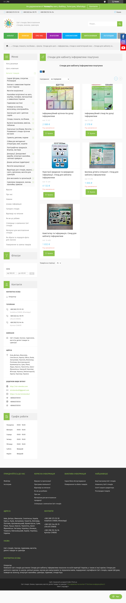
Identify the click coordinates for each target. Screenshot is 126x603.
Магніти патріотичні (15, 91)
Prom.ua (74, 582)
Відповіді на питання (14, 214)
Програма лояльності (42, 484)
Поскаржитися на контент (76, 584)
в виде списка (120, 79)
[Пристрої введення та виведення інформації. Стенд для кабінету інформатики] (60, 155)
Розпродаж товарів (102, 491)
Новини (9, 199)
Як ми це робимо (13, 218)
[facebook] (41, 72)
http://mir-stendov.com (19, 386)
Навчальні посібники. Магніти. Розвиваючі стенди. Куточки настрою (19, 131)
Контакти (93, 7)
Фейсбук (7, 481)
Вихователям (71, 36)
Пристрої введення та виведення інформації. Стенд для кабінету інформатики (57, 175)
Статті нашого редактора (104, 488)
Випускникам (90, 36)
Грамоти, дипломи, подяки (17, 138)
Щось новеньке (12, 68)
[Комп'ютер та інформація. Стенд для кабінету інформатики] (60, 217)
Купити (50, 133)
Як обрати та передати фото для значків (17, 239)
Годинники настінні (15, 103)
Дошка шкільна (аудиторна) (18, 162)
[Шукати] (119, 23)
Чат (117, 597)
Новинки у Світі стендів (104, 484)
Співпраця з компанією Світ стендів (17, 224)
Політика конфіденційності (95, 584)
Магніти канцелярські (16, 166)
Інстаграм (7, 484)
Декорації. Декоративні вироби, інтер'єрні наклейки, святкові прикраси (18, 156)
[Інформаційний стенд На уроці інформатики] (102, 97)
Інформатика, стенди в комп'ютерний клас (75, 46)
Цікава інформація (14, 204)
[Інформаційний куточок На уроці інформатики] (60, 97)
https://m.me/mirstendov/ (20, 394)
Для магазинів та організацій (19, 178)
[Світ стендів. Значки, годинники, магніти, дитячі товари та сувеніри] (9, 28)
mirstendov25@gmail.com (19, 390)
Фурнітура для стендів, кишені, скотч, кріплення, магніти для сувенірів (19, 172)
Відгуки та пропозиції (42, 481)
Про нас (39, 36)
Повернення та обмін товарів (76, 484)
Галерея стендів (12, 209)
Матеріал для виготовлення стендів (17, 232)
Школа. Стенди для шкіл (46, 46)
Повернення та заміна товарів (18, 245)
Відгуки (9, 190)
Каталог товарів (12, 73)
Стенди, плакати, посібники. (24, 46)
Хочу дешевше (12, 64)
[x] (44, 72)
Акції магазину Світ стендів (105, 481)
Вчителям (54, 36)
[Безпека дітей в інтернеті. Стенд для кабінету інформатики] (102, 155)
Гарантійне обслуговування (75, 481)
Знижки (25, 36)
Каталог (10, 36)
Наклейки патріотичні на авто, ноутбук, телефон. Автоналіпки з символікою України (19, 97)
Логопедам (109, 36)
